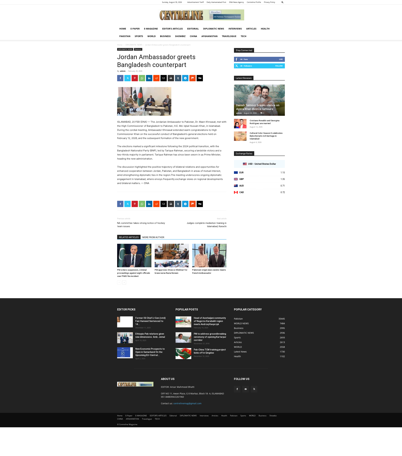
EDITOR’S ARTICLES (172, 28)
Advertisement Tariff (195, 2)
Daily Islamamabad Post (216, 2)
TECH (243, 36)
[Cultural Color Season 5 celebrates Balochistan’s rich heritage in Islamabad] (240, 136)
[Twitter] (127, 78)
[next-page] (124, 282)
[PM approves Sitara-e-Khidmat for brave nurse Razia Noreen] (172, 255)
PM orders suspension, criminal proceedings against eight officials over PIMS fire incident (133, 273)
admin (122, 71)
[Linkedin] (149, 78)
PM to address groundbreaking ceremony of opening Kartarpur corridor (210, 337)
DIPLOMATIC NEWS (213, 28)
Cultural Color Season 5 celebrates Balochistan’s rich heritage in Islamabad (266, 136)
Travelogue (229, 36)
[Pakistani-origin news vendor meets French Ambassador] (209, 255)
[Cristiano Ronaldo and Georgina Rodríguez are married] (240, 123)
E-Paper (135, 28)
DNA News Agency (236, 2)
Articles (251, 28)
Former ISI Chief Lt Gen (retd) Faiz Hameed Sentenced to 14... (150, 321)
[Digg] (200, 78)
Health (265, 28)
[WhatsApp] (142, 78)
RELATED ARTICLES (129, 237)
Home (122, 28)
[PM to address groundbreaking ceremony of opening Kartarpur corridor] (183, 337)
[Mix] (192, 78)
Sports (139, 36)
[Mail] (245, 389)
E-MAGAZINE (151, 28)
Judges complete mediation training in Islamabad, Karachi (206, 225)
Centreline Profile (254, 2)
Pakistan (124, 36)
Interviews (235, 28)
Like (281, 59)
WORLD (151, 36)
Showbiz (180, 36)
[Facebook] (120, 78)
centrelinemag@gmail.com (187, 403)
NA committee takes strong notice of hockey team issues (141, 225)
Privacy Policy (269, 2)
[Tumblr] (178, 78)
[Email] (163, 78)
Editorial (193, 28)
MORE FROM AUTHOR (153, 237)
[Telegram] (185, 78)
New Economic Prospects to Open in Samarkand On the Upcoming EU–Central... (150, 352)
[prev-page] (119, 282)
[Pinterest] (135, 78)
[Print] (171, 78)
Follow (279, 66)
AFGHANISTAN (209, 36)
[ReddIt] (156, 78)
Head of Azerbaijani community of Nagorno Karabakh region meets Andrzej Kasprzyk (210, 321)
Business (165, 36)
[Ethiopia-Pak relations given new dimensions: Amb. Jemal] (125, 337)
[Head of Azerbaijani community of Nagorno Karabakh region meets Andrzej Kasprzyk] (183, 321)
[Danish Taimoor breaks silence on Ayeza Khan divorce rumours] (259, 100)
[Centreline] (201, 14)
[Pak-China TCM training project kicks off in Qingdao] (183, 353)
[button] (282, 2)
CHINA (193, 36)
